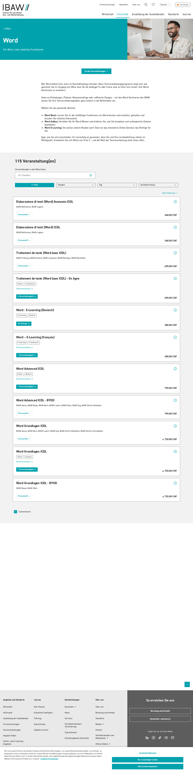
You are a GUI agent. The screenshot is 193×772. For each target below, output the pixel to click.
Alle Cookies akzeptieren (148, 766)
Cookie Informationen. (49, 759)
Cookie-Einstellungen (147, 753)
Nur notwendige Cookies (148, 760)
